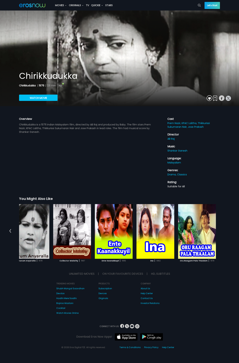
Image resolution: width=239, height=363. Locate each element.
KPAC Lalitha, (190, 123)
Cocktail (60, 308)
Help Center (147, 293)
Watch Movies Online (67, 312)
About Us (145, 288)
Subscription (105, 288)
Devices (103, 293)
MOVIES (60, 5)
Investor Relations (150, 303)
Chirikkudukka (27, 85)
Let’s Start (212, 5)
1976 (41, 85)
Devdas (60, 293)
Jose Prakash (196, 127)
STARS (109, 5)
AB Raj (171, 139)
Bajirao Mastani (64, 303)
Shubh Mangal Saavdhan (70, 288)
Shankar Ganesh (177, 150)
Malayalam (174, 162)
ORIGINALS (75, 5)
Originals (103, 298)
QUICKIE (96, 5)
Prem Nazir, (174, 123)
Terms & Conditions (130, 347)
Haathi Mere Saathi (66, 298)
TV (87, 5)
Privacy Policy (151, 347)
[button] (10, 230)
